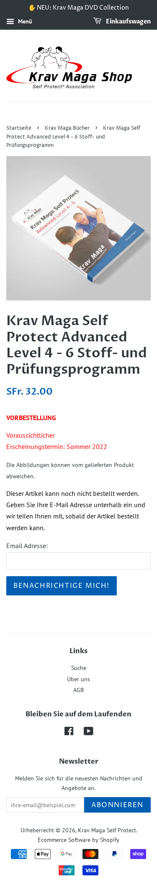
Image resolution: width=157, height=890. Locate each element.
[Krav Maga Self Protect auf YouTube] (88, 732)
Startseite (18, 128)
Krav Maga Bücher (67, 128)
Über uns (78, 679)
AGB (78, 690)
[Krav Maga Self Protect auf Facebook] (69, 732)
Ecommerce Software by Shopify (78, 840)
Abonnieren (117, 805)
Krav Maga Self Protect (107, 830)
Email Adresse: (27, 545)
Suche (78, 668)
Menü (24, 21)
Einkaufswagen (128, 22)
